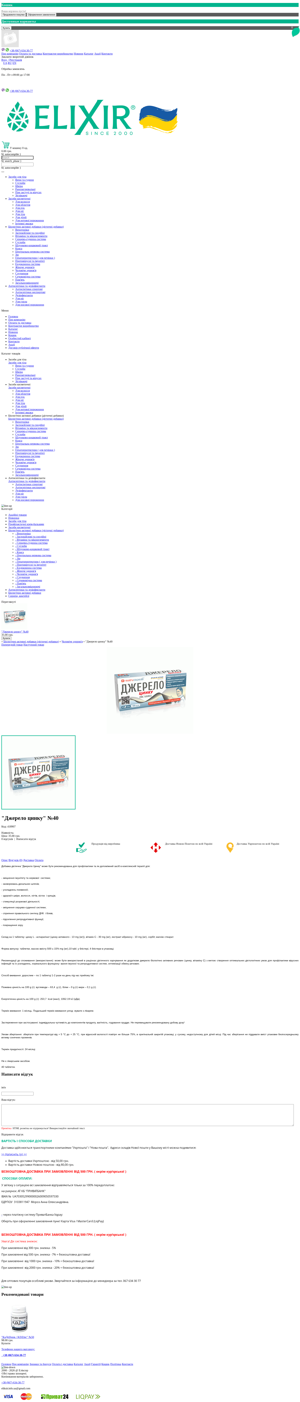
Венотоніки (22, 229)
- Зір (17, 558)
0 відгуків (7, 839)
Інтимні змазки (24, 223)
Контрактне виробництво (58, 53)
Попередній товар (12, 644)
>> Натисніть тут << (14, 1154)
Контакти (107, 53)
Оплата (39, 860)
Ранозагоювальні (25, 189)
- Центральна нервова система (33, 555)
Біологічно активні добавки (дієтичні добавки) (36, 226)
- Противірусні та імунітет (30, 564)
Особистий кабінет (19, 338)
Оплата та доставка (30, 53)
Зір (17, 254)
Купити (5, 1343)
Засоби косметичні (19, 198)
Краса (18, 248)
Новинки (13, 517)
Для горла (21, 301)
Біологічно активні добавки (24, 592)
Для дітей (21, 217)
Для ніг (19, 211)
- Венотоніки (23, 533)
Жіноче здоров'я (24, 267)
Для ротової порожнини (29, 220)
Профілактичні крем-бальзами (26, 524)
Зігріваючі (21, 195)
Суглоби (20, 183)
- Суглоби (21, 546)
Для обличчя (22, 204)
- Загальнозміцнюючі (27, 586)
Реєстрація (15, 59)
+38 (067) (21, 90)
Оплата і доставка (62, 1364)
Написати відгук (26, 839)
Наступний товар (33, 644)
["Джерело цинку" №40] (150, 690)
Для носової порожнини (29, 304)
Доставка (28, 860)
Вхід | (5, 59)
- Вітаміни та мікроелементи (32, 539)
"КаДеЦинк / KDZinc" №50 (17, 1337)
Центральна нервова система (32, 251)
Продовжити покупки (13, 14)
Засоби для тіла (17, 176)
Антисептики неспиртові (30, 292)
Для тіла (20, 214)
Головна (13, 316)
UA (5, 63)
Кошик (12, 335)
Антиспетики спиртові (29, 289)
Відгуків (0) (15, 860)
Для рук (20, 207)
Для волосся (22, 201)
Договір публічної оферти (23, 347)
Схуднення (21, 273)
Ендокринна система (27, 264)
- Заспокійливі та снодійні (30, 536)
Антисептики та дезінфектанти (26, 285)
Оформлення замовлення (41, 14)
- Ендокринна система (28, 567)
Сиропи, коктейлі (18, 595)
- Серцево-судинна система (31, 542)
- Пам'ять (20, 583)
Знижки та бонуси (40, 1364)
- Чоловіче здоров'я (26, 574)
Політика (115, 1364)
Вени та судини (24, 179)
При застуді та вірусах (28, 192)
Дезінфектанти (24, 295)
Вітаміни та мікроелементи (31, 236)
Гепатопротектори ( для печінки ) (35, 257)
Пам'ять (19, 279)
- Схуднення (22, 577)
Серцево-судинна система (30, 239)
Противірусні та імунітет (30, 261)
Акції (97, 53)
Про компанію (9, 53)
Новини (78, 53)
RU (10, 63)
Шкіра (19, 186)
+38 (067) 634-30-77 (21, 50)
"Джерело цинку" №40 (14, 631)
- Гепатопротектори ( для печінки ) (35, 561)
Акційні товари (17, 514)
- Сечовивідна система (28, 580)
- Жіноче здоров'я (25, 571)
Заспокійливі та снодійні (30, 232)
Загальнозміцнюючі (27, 282)
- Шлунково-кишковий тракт (32, 549)
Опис (4, 860)
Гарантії (96, 1364)
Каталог (89, 53)
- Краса (19, 552)
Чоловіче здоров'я (25, 270)
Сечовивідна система (27, 276)
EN (14, 63)
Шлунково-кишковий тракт (31, 245)
